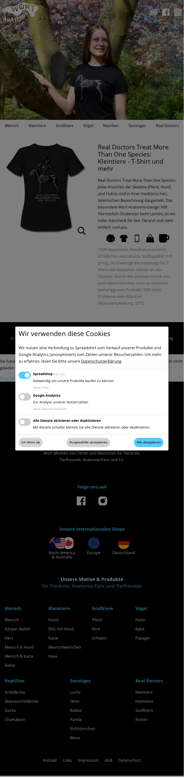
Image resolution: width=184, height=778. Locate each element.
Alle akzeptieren (149, 442)
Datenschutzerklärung (101, 361)
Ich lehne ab (30, 442)
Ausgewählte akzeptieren (88, 442)
